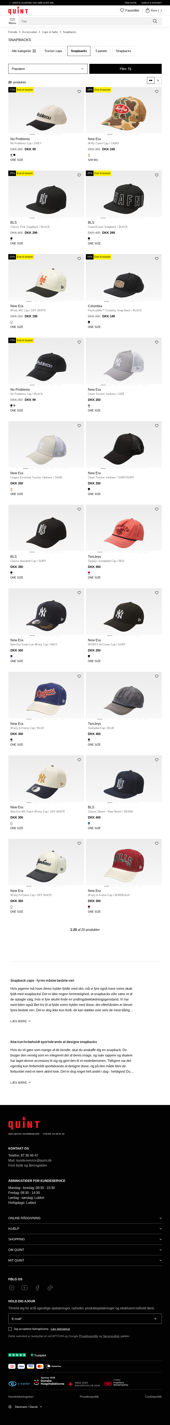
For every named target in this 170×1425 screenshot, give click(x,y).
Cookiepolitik (153, 1396)
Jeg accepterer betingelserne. (31, 1328)
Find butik (131, 3)
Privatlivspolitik (88, 1336)
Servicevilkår (111, 1336)
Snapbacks (69, 32)
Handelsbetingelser (21, 1396)
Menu (12, 23)
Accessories (29, 32)
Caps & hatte (50, 32)
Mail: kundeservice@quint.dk (30, 1160)
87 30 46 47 (29, 1155)
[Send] (155, 1318)
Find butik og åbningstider (27, 1165)
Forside (12, 32)
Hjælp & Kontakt (152, 3)
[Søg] (155, 21)
